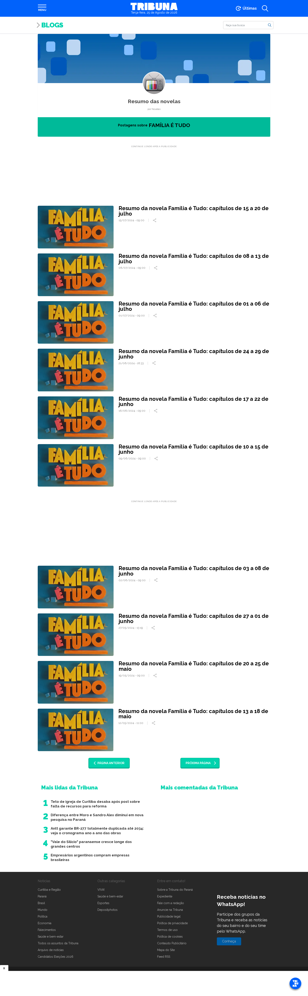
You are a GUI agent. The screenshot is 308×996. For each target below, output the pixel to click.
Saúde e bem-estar (50, 936)
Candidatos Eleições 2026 (55, 956)
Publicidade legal (169, 916)
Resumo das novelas (154, 101)
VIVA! (101, 889)
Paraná (42, 896)
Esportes (103, 903)
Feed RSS (163, 956)
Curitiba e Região (49, 889)
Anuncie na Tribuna (170, 909)
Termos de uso (167, 930)
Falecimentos (47, 930)
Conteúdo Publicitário (171, 943)
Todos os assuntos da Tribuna (58, 943)
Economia (44, 923)
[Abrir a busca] (265, 8)
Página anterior (110, 763)
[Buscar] (269, 25)
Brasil (41, 903)
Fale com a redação (170, 903)
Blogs (52, 25)
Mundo (42, 909)
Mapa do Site (166, 950)
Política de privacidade (172, 923)
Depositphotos (107, 909)
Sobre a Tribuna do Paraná (175, 889)
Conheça (229, 941)
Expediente (164, 896)
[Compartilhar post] (155, 220)
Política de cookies (170, 936)
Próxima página (198, 763)
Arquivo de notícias (51, 950)
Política (42, 916)
